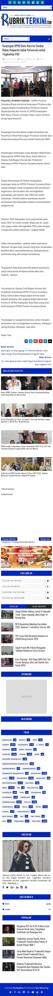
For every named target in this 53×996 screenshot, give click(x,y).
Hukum (22, 754)
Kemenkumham (29, 769)
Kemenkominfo (8, 769)
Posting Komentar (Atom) (23, 542)
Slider (7, 909)
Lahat (5, 778)
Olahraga (6, 792)
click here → (13, 883)
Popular (14, 606)
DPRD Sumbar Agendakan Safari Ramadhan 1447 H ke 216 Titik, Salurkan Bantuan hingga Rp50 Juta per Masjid (26, 447)
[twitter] (10, 2)
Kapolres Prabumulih (11, 759)
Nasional (30, 783)
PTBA (22, 792)
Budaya (22, 740)
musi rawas (7, 816)
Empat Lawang (25, 749)
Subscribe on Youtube (13, 592)
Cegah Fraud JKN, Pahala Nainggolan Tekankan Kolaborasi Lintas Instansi (30, 649)
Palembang (7, 797)
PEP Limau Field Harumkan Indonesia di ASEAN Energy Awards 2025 (31, 637)
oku (22, 816)
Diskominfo (23, 745)
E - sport (40, 745)
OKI (18, 788)
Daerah (5, 745)
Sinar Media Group (42, 987)
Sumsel (5, 812)
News (41, 59)
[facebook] (14, 2)
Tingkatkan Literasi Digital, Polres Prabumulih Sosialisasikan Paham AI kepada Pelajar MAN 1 (32, 941)
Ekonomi (6, 749)
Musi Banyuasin (9, 783)
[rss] (28, 2)
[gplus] (19, 2)
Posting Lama (45, 539)
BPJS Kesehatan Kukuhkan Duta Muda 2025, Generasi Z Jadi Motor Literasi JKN (32, 626)
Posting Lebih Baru (9, 539)
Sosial (38, 807)
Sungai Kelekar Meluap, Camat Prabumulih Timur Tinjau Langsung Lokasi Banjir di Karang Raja (33, 614)
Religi (24, 807)
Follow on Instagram (13, 598)
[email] (33, 2)
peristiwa (36, 821)
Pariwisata (25, 797)
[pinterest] (42, 2)
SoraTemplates (18, 987)
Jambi (37, 754)
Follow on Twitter (11, 581)
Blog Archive (39, 606)
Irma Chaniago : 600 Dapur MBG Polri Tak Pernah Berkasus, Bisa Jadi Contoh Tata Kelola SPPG (32, 662)
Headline (6, 754)
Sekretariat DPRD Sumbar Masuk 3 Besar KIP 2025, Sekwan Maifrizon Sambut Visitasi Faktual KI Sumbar (24, 474)
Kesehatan (35, 773)
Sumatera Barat (19, 62)
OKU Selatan (32, 788)
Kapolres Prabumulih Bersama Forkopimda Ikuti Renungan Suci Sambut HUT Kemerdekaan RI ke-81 (33, 967)
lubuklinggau (23, 812)
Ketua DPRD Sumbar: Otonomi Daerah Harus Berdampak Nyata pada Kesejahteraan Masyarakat (25, 393)
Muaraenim (22, 778)
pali (4, 821)
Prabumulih (7, 807)
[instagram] (24, 2)
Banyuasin (7, 740)
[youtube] (37, 2)
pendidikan (19, 821)
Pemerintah (7, 62)
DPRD (35, 740)
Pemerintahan (8, 802)
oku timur (35, 816)
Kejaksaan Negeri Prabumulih (15, 764)
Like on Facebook (11, 586)
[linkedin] (17, 887)
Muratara (41, 778)
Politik (27, 802)
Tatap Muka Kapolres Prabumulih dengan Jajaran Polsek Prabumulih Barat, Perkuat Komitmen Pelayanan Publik (34, 954)
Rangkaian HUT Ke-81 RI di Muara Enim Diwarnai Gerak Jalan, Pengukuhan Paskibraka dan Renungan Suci (33, 929)
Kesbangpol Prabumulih (13, 773)
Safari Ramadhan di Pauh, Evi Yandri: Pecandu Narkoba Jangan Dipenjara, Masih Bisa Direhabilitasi (25, 420)
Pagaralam (36, 792)
